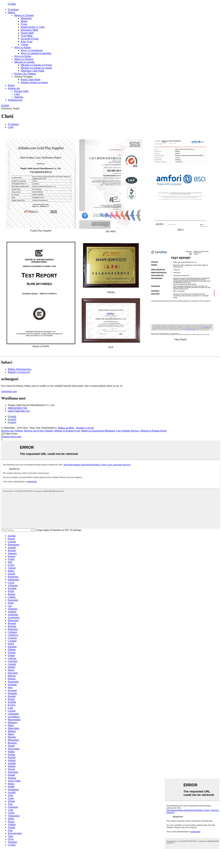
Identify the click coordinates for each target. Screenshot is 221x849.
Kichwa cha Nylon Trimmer (38, 430)
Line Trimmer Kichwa (127, 430)
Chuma (24, 44)
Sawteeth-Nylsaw (30, 38)
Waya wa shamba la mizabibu (36, 53)
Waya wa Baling (22, 56)
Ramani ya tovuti (85, 427)
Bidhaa (11, 12)
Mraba (24, 21)
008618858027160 (17, 408)
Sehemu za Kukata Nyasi (67, 430)
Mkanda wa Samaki (24, 62)
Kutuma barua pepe (11, 436)
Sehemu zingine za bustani (34, 82)
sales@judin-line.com (19, 411)
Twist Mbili (27, 35)
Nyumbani (13, 9)
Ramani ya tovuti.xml (19, 372)
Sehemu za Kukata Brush (153, 430)
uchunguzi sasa (9, 391)
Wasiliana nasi (15, 99)
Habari (11, 85)
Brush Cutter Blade (30, 79)
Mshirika (18, 97)
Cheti (17, 94)
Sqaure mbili (27, 32)
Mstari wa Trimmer (24, 15)
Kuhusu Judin (21, 91)
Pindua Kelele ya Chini (32, 27)
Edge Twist (26, 41)
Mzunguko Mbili (29, 30)
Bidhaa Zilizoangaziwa (19, 369)
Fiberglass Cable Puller (32, 70)
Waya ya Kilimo (22, 47)
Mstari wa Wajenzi (23, 59)
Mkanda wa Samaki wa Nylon (36, 65)
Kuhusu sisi (14, 88)
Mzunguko (26, 18)
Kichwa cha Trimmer (25, 73)
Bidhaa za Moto (66, 427)
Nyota (24, 24)
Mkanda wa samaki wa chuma (36, 67)
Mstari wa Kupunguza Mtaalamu (98, 430)
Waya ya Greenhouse (32, 50)
